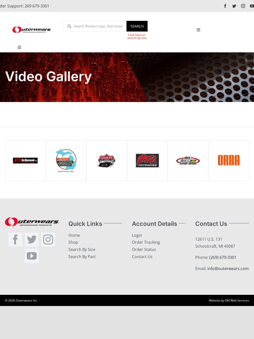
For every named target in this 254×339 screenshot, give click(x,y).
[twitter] (234, 6)
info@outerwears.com (228, 268)
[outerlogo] (31, 28)
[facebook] (225, 6)
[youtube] (252, 6)
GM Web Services (237, 300)
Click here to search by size (137, 36)
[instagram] (243, 6)
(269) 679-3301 (222, 257)
